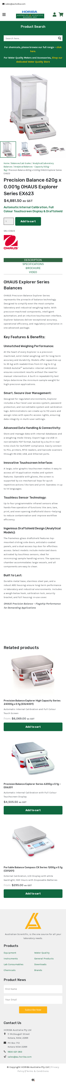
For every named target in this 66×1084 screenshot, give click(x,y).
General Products (44, 958)
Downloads (40, 964)
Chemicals (10, 970)
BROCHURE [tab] (33, 268)
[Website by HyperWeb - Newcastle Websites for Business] (33, 1080)
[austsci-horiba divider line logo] (37, 12)
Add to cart (28, 221)
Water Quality (42, 952)
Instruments (11, 958)
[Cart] (61, 14)
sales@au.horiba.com (20, 1056)
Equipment (10, 952)
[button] (4, 14)
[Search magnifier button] (59, 38)
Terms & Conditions (37, 1071)
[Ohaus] (12, 243)
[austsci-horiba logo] (29, 12)
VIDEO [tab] (33, 272)
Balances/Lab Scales (21, 163)
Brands (38, 970)
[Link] (54, 14)
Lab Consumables (13, 964)
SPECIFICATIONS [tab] (33, 264)
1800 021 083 (15, 1051)
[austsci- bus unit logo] (30, 16)
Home (6, 163)
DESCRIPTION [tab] (33, 260)
